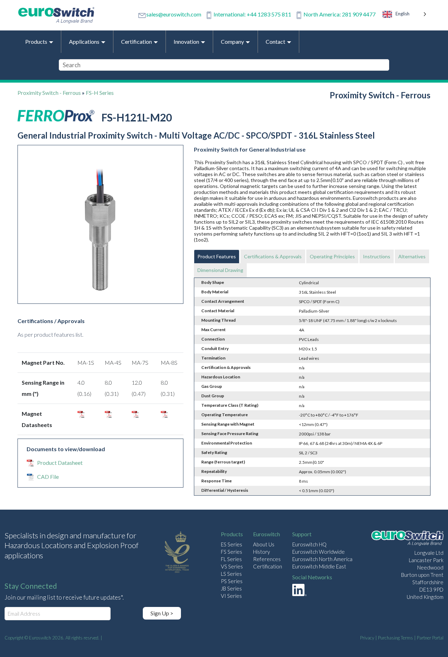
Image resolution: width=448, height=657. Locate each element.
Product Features (216, 256)
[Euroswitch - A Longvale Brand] (407, 539)
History (261, 551)
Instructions (376, 256)
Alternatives (412, 256)
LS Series (231, 574)
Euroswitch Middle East (319, 566)
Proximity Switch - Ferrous (49, 92)
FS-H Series (100, 92)
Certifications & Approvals (273, 256)
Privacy (367, 638)
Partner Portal (430, 638)
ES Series (231, 544)
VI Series (231, 596)
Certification (267, 566)
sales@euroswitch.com (173, 14)
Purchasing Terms (395, 638)
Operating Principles (332, 256)
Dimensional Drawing (220, 270)
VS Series (232, 566)
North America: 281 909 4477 (339, 14)
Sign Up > (161, 613)
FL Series (231, 559)
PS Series (232, 581)
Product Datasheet (60, 462)
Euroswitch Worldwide (318, 551)
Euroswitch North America (322, 559)
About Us (263, 544)
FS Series (231, 551)
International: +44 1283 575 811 (252, 14)
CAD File (48, 476)
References (267, 559)
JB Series (231, 588)
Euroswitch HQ (309, 544)
